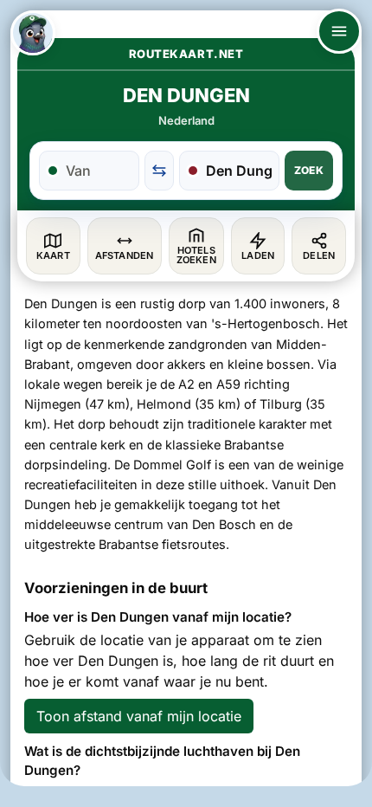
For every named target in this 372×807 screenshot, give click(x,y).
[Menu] (339, 31)
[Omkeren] (159, 170)
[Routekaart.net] (32, 32)
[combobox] (98, 170)
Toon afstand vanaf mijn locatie (138, 716)
